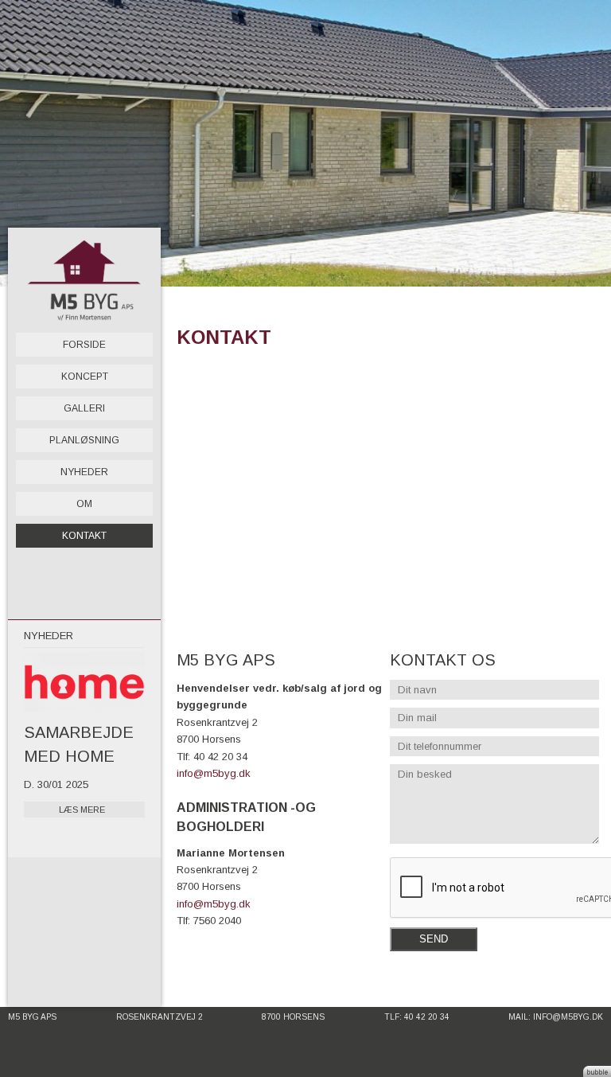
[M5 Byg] (84, 280)
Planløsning (84, 440)
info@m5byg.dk (214, 773)
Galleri (84, 408)
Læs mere (82, 809)
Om (84, 503)
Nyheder (84, 472)
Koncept (84, 376)
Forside (84, 344)
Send (433, 939)
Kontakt (84, 535)
